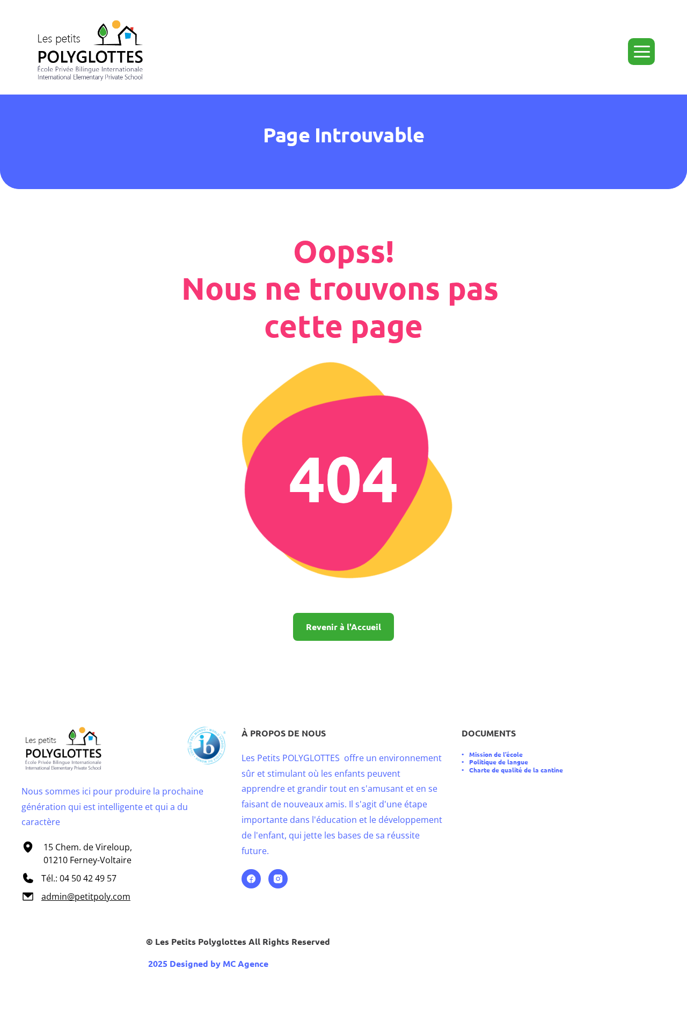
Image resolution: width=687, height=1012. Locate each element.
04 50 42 (77, 878)
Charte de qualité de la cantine (516, 769)
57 (110, 878)
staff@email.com (139, 4)
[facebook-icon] (611, 4)
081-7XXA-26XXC (60, 4)
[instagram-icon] (628, 4)
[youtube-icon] (661, 4)
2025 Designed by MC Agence (207, 963)
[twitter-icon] (644, 4)
